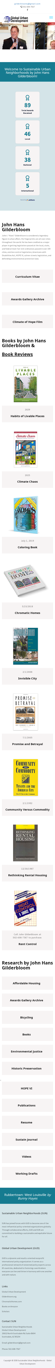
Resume (26, 1122)
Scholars (5, 1311)
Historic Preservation (27, 1068)
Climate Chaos (27, 481)
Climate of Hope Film (27, 321)
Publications (26, 1105)
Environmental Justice (26, 1051)
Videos (26, 1156)
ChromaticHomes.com (12, 1301)
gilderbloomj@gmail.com (27, 3)
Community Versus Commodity (28, 809)
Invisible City (27, 678)
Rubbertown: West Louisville (27, 1196)
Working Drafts (26, 1173)
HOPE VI (26, 1088)
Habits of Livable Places (27, 415)
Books (26, 1034)
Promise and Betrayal (27, 743)
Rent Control (28, 943)
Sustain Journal (26, 1139)
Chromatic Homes (27, 612)
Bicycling (26, 1017)
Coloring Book (27, 547)
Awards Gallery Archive (27, 299)
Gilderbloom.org (9, 1296)
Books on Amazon (10, 1306)
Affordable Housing (26, 983)
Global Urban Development (14, 1291)
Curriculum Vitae (27, 276)
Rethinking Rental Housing (27, 875)
